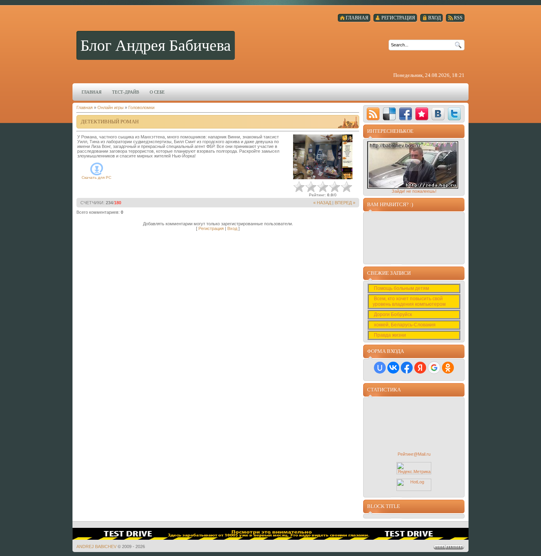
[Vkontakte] (438, 113)
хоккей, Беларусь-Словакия (405, 325)
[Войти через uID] (380, 368)
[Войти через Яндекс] (420, 368)
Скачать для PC (96, 177)
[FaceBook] (405, 113)
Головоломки (141, 107)
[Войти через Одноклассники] (448, 368)
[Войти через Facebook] (407, 368)
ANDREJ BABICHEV (96, 546)
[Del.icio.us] (389, 113)
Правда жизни (390, 335)
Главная (84, 107)
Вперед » (345, 202)
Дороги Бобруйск (393, 314)
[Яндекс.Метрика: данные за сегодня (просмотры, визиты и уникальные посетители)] (413, 468)
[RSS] (373, 113)
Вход (232, 228)
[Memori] (421, 113)
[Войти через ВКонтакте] (393, 368)
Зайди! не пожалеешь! (414, 191)
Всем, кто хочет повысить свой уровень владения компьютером (410, 301)
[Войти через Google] (434, 367)
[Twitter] (454, 113)
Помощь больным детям (402, 288)
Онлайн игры (110, 107)
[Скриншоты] (322, 156)
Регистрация (211, 228)
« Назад (322, 202)
